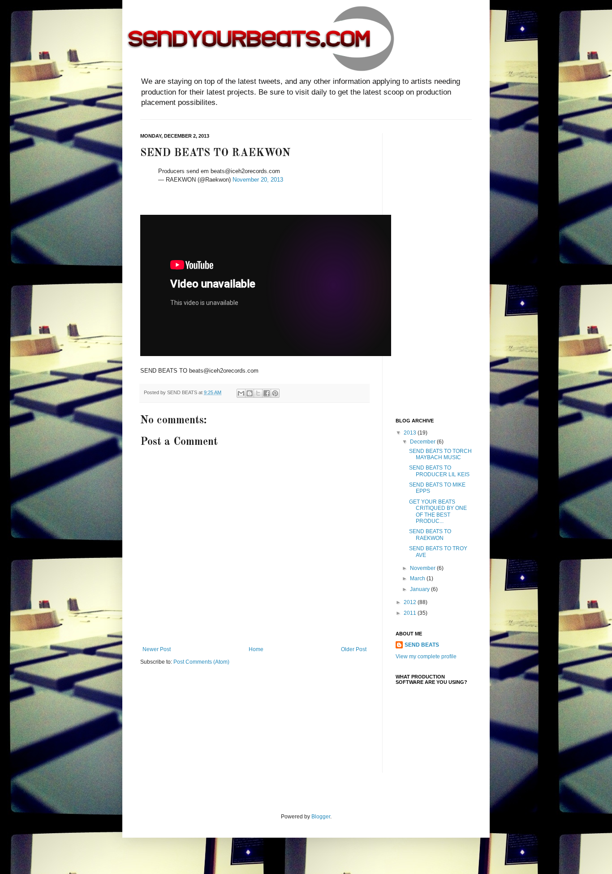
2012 (411, 602)
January (420, 589)
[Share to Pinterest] (275, 393)
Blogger (320, 816)
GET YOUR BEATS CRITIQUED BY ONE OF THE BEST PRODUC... (438, 511)
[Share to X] (258, 393)
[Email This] (241, 393)
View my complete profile (426, 656)
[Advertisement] (431, 267)
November (423, 568)
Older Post (353, 649)
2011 (411, 613)
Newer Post (156, 649)
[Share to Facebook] (266, 393)
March (418, 578)
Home (256, 649)
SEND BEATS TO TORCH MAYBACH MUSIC (440, 454)
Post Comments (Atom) (201, 662)
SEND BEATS (422, 645)
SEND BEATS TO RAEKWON (430, 534)
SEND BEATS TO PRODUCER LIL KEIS (439, 471)
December (423, 442)
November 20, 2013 (258, 179)
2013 (411, 433)
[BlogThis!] (249, 393)
